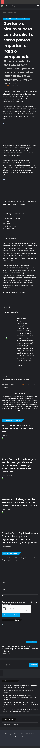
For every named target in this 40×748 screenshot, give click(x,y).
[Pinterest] (15, 387)
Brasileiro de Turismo (22, 19)
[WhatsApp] (3, 747)
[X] (18, 413)
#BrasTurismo (16, 379)
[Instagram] (24, 413)
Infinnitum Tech (20, 737)
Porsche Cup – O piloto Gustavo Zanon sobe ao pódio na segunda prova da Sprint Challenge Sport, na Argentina (20, 538)
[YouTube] (21, 413)
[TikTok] (27, 413)
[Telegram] (4, 747)
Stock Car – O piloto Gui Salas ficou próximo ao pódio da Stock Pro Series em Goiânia (20, 648)
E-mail (4, 589)
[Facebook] (8, 371)
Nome (4, 582)
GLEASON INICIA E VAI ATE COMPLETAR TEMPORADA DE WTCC (17, 428)
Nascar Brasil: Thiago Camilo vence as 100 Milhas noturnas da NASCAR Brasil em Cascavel (19, 502)
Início (4, 12)
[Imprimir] (20, 387)
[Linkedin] (12, 387)
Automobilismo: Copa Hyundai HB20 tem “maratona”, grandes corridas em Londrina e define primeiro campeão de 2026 (20, 704)
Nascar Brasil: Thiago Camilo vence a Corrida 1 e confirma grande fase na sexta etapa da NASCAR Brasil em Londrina (20, 697)
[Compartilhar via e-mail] (19, 387)
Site (3, 595)
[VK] (18, 387)
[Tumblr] (13, 387)
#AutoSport (7, 379)
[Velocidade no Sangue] (9, 6)
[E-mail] (7, 371)
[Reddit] (16, 387)
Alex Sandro (6, 83)
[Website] (13, 413)
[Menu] (38, 7)
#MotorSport (25, 379)
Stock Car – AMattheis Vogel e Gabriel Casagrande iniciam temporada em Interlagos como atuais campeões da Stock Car (19, 465)
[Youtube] (9, 371)
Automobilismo (11, 12)
